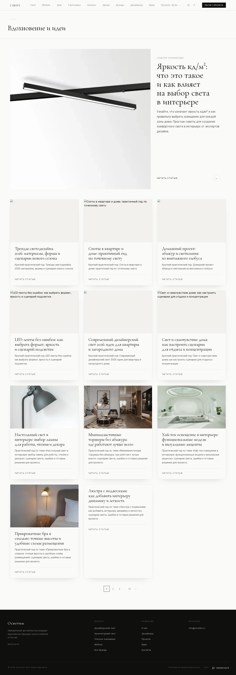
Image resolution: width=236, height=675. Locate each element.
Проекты (165, 5)
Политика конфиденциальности (184, 667)
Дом (59, 5)
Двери (106, 5)
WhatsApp (13, 644)
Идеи (152, 5)
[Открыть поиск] (188, 5)
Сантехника (74, 5)
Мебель (46, 5)
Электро (91, 5)
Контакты (146, 650)
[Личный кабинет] (194, 5)
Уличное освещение (104, 639)
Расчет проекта (214, 5)
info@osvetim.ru (197, 628)
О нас (145, 628)
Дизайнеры (137, 5)
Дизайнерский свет (104, 628)
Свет (33, 5)
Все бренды (100, 650)
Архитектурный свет (105, 633)
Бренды (120, 5)
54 (129, 589)
